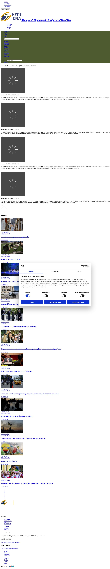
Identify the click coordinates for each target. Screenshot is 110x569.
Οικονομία (6, 44)
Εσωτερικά (7, 49)
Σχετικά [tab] (79, 271)
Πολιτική (6, 43)
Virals (5, 54)
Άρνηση (32, 302)
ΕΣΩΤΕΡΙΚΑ (7, 524)
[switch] (46, 295)
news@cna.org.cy (13, 548)
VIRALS (6, 529)
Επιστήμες (6, 56)
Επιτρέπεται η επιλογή (55, 302)
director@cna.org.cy (14, 542)
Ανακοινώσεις (7, 5)
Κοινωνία (6, 47)
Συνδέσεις (6, 554)
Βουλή (5, 46)
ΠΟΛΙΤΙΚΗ (7, 519)
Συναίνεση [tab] (31, 271)
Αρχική (6, 41)
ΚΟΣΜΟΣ (6, 528)
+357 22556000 (5, 548)
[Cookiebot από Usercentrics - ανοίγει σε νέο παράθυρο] (82, 266)
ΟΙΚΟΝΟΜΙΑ (8, 521)
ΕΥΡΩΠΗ (6, 526)
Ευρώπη (6, 50)
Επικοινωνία (7, 6)
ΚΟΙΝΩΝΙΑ (7, 522)
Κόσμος (6, 51)
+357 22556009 (5, 542)
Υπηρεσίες (6, 3)
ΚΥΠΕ (6, 2)
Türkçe (9, 27)
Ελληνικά (9, 24)
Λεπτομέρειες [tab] (55, 271)
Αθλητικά (6, 53)
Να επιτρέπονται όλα (78, 302)
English (9, 25)
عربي (8, 28)
